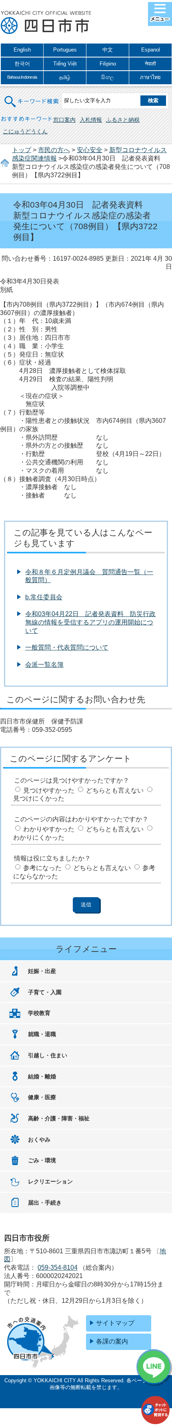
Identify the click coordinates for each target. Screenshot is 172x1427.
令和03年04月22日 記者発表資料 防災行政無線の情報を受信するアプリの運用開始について (90, 622)
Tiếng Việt (65, 64)
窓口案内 (64, 120)
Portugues (65, 50)
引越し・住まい (47, 1055)
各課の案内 (112, 1341)
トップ (21, 150)
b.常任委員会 (43, 597)
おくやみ (39, 1139)
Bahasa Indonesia (22, 77)
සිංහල (107, 77)
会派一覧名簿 (44, 664)
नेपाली (150, 64)
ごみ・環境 (42, 1160)
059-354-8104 (58, 1267)
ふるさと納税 (123, 120)
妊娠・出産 (42, 971)
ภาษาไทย (150, 77)
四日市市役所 (46, 23)
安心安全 (89, 150)
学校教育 (39, 1013)
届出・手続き (45, 1202)
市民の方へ (54, 150)
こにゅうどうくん (25, 131)
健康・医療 (42, 1097)
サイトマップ (115, 1323)
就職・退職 (42, 1034)
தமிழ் (64, 77)
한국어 (22, 64)
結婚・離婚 (42, 1076)
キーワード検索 (32, 96)
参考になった (42, 867)
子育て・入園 (45, 992)
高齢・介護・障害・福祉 (59, 1118)
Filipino (108, 64)
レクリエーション (50, 1181)
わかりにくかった (38, 837)
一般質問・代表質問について (66, 647)
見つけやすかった (48, 790)
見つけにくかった (38, 798)
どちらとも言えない (115, 790)
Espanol (150, 50)
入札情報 (91, 120)
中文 (107, 50)
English (22, 50)
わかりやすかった (48, 829)
